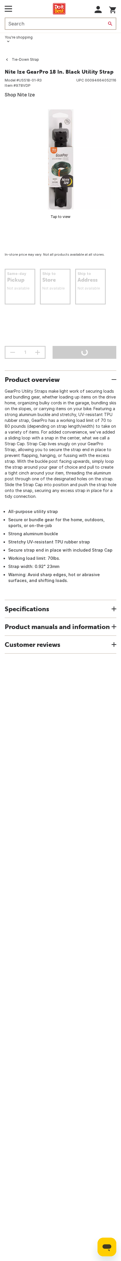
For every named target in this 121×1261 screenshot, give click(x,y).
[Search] (110, 23)
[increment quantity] (37, 352)
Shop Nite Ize (20, 95)
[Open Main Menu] (8, 9)
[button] (98, 9)
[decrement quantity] (12, 352)
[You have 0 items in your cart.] (112, 8)
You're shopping (19, 37)
